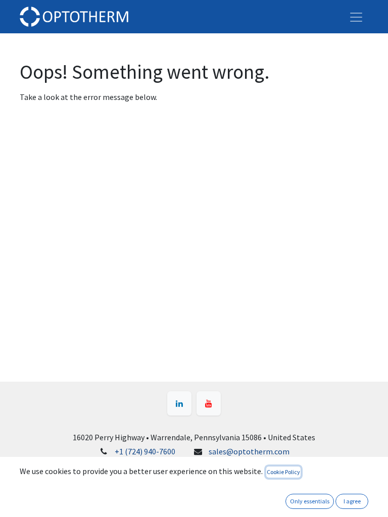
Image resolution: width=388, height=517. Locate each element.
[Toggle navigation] (356, 16)
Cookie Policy (283, 472)
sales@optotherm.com (249, 451)
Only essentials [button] (309, 501)
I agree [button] (352, 501)
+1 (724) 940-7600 (145, 451)
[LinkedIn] (179, 403)
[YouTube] (209, 403)
